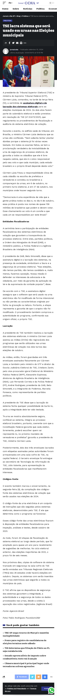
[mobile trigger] (5, 3)
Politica (7, 20)
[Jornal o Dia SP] (28, 3)
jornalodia (14, 50)
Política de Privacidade (16, 689)
